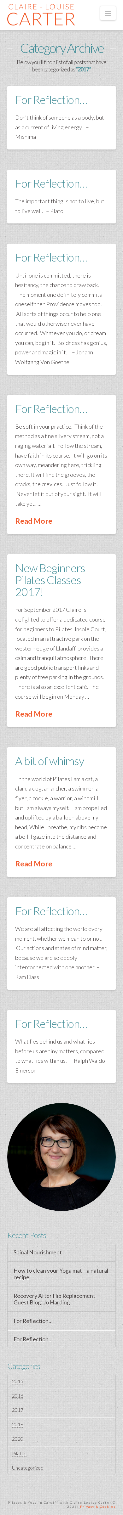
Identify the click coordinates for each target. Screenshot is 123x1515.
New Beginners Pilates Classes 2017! (50, 580)
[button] (108, 13)
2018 (17, 1424)
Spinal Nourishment (38, 1252)
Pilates (19, 1453)
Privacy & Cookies (98, 1506)
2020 (17, 1439)
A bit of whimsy (49, 761)
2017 (17, 1410)
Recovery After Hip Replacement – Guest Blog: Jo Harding (56, 1299)
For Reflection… (51, 99)
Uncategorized (28, 1468)
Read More (33, 520)
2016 (17, 1396)
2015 (17, 1381)
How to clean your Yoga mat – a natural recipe (61, 1274)
